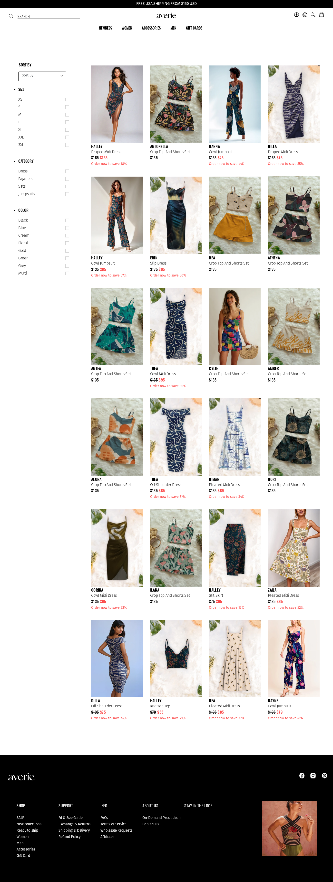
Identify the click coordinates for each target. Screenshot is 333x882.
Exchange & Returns (74, 824)
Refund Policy (69, 837)
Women (23, 837)
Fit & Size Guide (70, 818)
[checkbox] (42, 100)
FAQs (104, 818)
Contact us (150, 824)
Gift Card (23, 855)
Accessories (26, 849)
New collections (29, 824)
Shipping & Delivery (74, 830)
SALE (20, 818)
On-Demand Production (161, 818)
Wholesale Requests (116, 830)
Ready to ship (27, 830)
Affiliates (107, 837)
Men (20, 843)
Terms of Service (113, 824)
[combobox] (49, 16)
